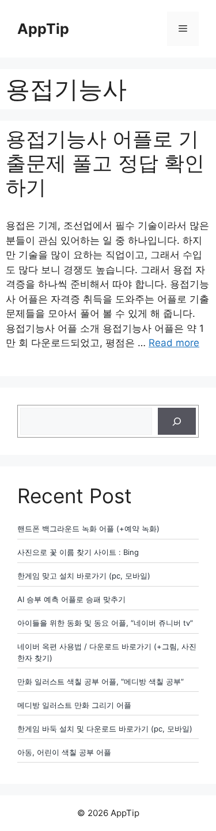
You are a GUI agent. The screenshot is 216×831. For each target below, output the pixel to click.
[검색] (177, 421)
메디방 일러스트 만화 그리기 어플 (74, 705)
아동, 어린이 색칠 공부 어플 (64, 752)
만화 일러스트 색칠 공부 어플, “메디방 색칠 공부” (100, 681)
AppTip (43, 28)
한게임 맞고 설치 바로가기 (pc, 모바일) (83, 575)
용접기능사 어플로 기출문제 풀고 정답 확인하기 (105, 163)
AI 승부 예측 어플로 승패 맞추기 (71, 599)
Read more (174, 343)
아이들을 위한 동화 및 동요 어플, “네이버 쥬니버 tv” (105, 622)
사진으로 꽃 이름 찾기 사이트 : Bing (78, 552)
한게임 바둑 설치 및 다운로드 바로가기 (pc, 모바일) (104, 728)
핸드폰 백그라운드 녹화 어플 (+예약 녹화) (88, 528)
